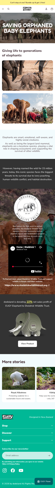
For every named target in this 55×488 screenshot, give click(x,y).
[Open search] (8, 9)
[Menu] (3, 9)
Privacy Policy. (14, 464)
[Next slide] (50, 384)
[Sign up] (49, 455)
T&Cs (4, 464)
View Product (27, 343)
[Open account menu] (46, 9)
